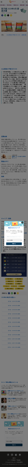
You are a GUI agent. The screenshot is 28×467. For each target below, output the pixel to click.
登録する (14, 243)
